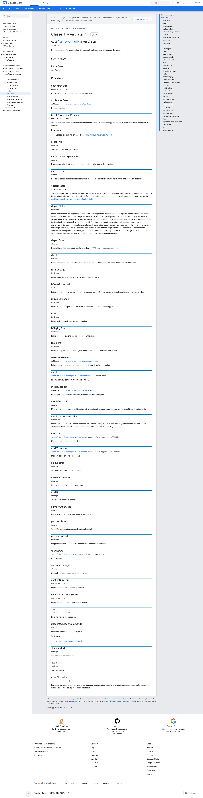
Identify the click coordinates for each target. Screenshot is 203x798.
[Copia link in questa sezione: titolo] (59, 663)
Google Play (151, 770)
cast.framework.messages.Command (69, 641)
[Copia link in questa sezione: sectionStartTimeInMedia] (80, 594)
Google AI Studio (153, 759)
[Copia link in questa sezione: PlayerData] (65, 66)
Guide (18, 8)
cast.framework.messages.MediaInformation (71, 376)
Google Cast (48, 3)
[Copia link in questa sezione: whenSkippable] (69, 677)
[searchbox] (16, 16)
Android (150, 748)
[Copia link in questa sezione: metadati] (63, 433)
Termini (37, 793)
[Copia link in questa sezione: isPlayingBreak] (69, 328)
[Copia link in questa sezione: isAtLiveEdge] (67, 269)
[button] (15, 43)
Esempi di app (44, 8)
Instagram (94, 755)
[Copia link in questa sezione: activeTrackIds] (69, 86)
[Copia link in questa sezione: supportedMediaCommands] (84, 624)
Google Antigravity (153, 763)
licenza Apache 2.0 (76, 701)
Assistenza (70, 8)
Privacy (45, 793)
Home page (34, 3)
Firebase (150, 755)
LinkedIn (94, 759)
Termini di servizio (41, 751)
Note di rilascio (39, 755)
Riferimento (30, 8)
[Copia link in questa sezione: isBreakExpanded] (72, 284)
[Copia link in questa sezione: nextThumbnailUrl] (72, 477)
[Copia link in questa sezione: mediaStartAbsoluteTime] (80, 416)
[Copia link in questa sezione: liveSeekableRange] (73, 357)
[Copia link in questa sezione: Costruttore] (68, 59)
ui (75, 42)
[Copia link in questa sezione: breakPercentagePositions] (82, 115)
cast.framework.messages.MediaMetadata (69, 437)
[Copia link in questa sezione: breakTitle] (64, 142)
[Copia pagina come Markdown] (93, 35)
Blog (92, 748)
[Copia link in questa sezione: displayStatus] (68, 206)
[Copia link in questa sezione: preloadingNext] (70, 536)
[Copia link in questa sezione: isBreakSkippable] (71, 299)
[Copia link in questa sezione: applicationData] (70, 100)
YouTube (94, 766)
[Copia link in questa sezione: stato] (59, 609)
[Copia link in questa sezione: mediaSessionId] (70, 401)
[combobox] (161, 3)
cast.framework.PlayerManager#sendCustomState (72, 199)
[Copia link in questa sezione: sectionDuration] (71, 580)
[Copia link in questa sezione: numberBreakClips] (73, 507)
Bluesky (93, 751)
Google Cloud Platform (101, 783)
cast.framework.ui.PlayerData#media (97, 135)
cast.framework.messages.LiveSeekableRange (79, 361)
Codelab (58, 8)
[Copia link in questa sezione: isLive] (59, 313)
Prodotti (65, 28)
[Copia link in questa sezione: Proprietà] (65, 78)
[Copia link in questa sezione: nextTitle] (63, 492)
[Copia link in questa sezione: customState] (67, 186)
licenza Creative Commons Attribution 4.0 (126, 699)
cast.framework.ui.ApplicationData (75, 104)
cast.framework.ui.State (62, 613)
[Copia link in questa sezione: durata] (60, 255)
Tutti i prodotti (120, 783)
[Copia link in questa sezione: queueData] (65, 551)
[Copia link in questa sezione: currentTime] (67, 171)
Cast (19, 2)
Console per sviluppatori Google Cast (47, 748)
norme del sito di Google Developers (117, 701)
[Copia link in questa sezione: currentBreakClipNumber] (81, 156)
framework (66, 42)
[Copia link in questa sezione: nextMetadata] (69, 448)
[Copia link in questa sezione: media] (60, 372)
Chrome (150, 751)
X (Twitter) (95, 763)
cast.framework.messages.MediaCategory (77, 390)
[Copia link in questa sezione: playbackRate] (68, 521)
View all (149, 774)
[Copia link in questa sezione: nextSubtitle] (66, 463)
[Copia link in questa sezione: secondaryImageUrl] (74, 565)
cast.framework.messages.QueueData (67, 554)
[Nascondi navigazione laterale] (28, 793)
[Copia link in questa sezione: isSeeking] (63, 343)
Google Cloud (152, 766)
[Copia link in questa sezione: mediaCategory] (70, 387)
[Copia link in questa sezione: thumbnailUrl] (67, 648)
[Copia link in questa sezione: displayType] (66, 240)
